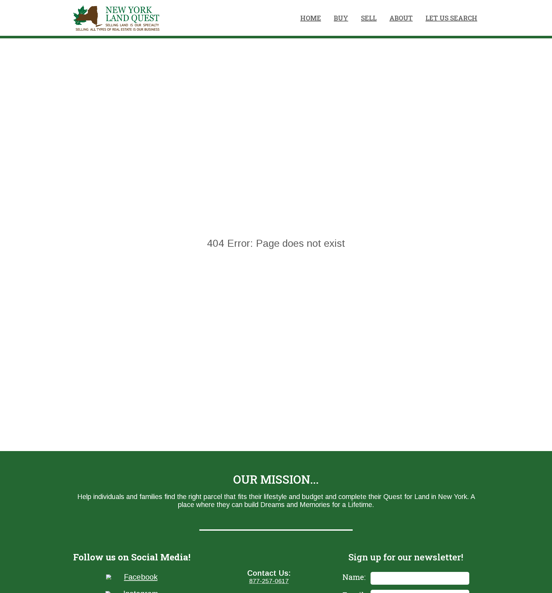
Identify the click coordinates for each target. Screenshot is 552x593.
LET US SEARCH (451, 18)
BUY (341, 18)
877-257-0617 (269, 581)
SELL (369, 18)
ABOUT (401, 18)
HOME (310, 18)
